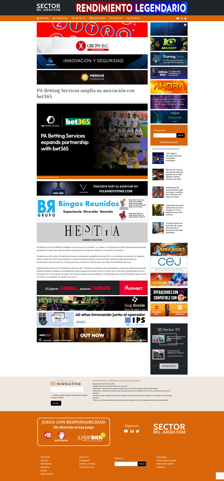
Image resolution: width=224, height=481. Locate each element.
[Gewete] (169, 102)
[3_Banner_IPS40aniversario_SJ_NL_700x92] (92, 319)
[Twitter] (185, 18)
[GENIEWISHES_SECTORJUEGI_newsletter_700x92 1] (92, 77)
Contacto (117, 18)
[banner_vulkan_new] (92, 189)
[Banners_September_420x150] (169, 310)
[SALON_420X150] (169, 87)
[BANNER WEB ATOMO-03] (169, 117)
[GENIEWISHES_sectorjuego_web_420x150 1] (169, 250)
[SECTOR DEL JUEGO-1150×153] (92, 46)
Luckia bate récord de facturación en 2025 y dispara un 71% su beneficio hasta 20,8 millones (175, 210)
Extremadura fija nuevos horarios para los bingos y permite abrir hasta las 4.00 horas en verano (174, 192)
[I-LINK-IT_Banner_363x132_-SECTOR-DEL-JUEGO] (169, 29)
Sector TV (84, 457)
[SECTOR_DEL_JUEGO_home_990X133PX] (92, 30)
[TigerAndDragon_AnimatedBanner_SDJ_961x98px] (131, 7)
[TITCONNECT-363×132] (169, 295)
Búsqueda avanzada (169, 142)
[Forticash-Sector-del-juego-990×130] (92, 62)
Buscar (180, 135)
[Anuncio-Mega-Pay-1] (169, 73)
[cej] (169, 265)
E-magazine (62, 18)
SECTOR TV (80, 18)
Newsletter (99, 18)
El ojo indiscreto (86, 467)
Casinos (44, 460)
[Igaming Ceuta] (169, 59)
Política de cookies (165, 463)
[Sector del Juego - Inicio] (48, 7)
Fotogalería (84, 460)
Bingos (44, 470)
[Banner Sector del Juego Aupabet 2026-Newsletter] (92, 288)
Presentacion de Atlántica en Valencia (175, 352)
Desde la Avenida (87, 463)
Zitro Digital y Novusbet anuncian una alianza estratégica (173, 157)
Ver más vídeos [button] (169, 366)
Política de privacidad (166, 460)
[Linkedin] (182, 18)
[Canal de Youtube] (178, 18)
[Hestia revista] (92, 233)
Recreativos (46, 463)
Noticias (44, 18)
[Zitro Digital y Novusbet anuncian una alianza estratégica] (158, 158)
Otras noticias (47, 474)
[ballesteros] (169, 280)
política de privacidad (73, 395)
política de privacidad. (161, 400)
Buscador (135, 18)
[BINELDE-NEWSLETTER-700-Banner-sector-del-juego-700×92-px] (92, 304)
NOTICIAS (45, 457)
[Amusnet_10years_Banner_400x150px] (169, 44)
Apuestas (41, 177)
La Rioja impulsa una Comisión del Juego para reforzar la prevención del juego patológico (174, 228)
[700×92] (92, 335)
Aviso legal (161, 457)
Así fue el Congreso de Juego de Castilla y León (176, 338)
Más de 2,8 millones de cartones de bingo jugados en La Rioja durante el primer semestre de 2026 (174, 174)
